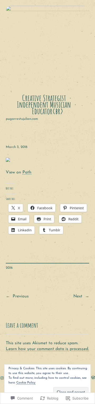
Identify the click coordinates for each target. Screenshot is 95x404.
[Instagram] (2, 378)
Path (26, 172)
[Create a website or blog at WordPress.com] (93, 378)
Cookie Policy (25, 382)
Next (77, 296)
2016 (9, 268)
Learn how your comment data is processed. (47, 349)
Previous (21, 296)
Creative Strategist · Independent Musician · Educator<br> (47, 104)
